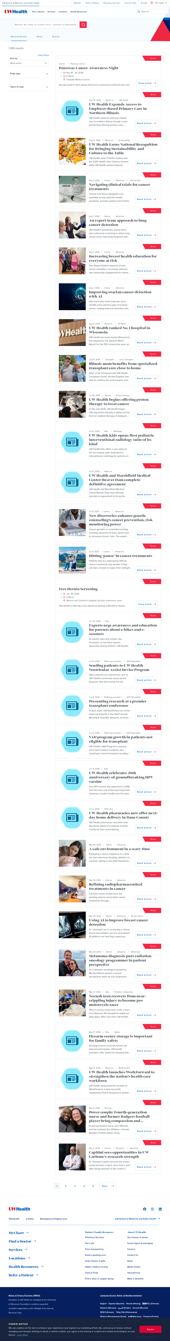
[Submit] (138, 11)
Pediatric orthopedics (123, 992)
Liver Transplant (126, 359)
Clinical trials (135, 180)
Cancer (62, 64)
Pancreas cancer (77, 64)
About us (110, 100)
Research (120, 1148)
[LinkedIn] (159, 1209)
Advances (120, 180)
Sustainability (124, 140)
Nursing (108, 1108)
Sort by (13, 58)
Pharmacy (108, 809)
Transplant (109, 359)
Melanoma (135, 952)
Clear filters (43, 55)
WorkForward (124, 1068)
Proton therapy (122, 395)
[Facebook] (144, 1209)
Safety (117, 1032)
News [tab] (40, 36)
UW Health (123, 100)
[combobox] (155, 11)
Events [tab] (56, 36)
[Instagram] (152, 1209)
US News (122, 324)
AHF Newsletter (134, 661)
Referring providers (112, 661)
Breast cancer (137, 916)
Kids (106, 431)
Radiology (117, 431)
